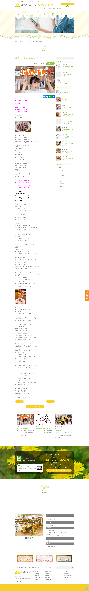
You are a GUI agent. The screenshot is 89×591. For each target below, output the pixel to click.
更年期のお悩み (67, 575)
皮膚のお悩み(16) (60, 186)
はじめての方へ (36, 16)
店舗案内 (70, 16)
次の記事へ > (50, 401)
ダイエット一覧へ (35, 407)
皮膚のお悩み (67, 573)
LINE (87, 296)
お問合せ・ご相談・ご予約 (59, 470)
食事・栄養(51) (60, 189)
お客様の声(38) (60, 167)
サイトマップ (67, 579)
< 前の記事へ (19, 401)
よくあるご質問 (48, 579)
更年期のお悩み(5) (60, 183)
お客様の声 (62, 16)
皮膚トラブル (38, 577)
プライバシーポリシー (69, 577)
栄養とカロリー (58, 430)
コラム (57, 577)
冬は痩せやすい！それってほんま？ (44, 428)
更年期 (36, 579)
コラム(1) (59, 172)
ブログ (57, 571)
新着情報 (48, 426)
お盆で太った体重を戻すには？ (24, 428)
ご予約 (87, 299)
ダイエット (50, 63)
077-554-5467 (47, 4)
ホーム (18, 16)
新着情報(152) (60, 181)
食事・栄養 (58, 579)
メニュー (44, 16)
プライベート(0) (60, 178)
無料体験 (53, 16)
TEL (87, 292)
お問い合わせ (48, 577)
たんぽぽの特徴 (27, 16)
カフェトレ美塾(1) (60, 170)
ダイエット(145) (60, 175)
